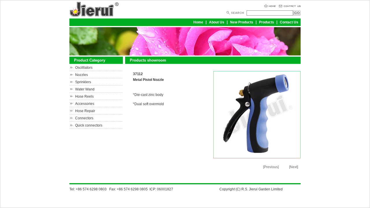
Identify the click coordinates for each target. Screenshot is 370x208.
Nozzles (81, 75)
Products (266, 22)
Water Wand (85, 89)
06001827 (165, 189)
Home (198, 22)
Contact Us (289, 22)
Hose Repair (85, 111)
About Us (216, 22)
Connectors (84, 118)
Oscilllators (83, 68)
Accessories (84, 104)
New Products (241, 22)
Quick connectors (88, 125)
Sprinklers (83, 82)
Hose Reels (84, 96)
